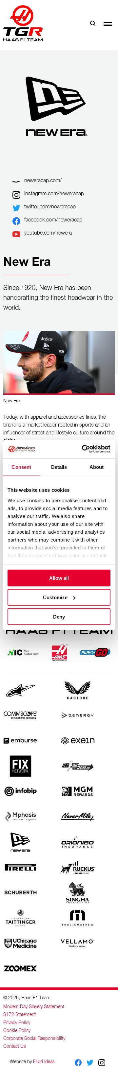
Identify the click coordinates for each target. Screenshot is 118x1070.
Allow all (59, 578)
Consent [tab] (21, 466)
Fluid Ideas (44, 1062)
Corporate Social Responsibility (34, 1038)
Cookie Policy (16, 1030)
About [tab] (96, 466)
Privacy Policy (16, 1023)
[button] (108, 23)
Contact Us (14, 1046)
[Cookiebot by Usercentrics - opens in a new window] (83, 449)
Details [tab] (59, 466)
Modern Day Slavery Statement (33, 1006)
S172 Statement (19, 1014)
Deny (59, 616)
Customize (55, 597)
